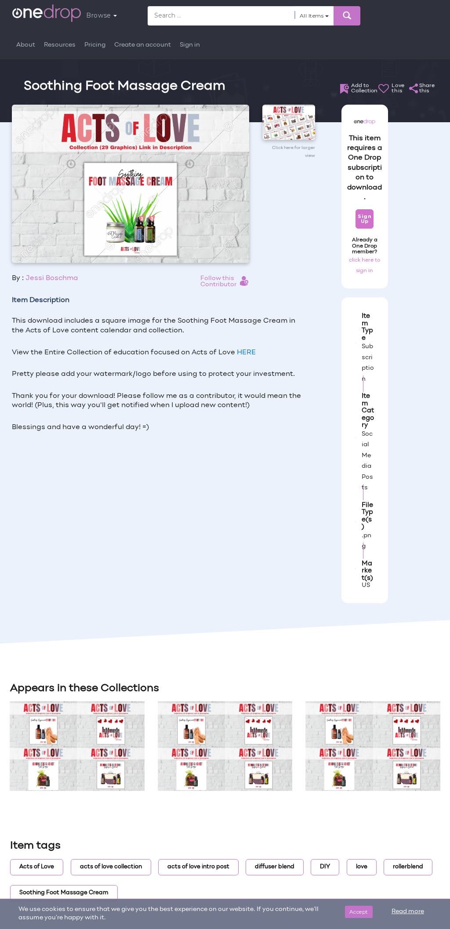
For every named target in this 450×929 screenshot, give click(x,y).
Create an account (142, 45)
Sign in (190, 45)
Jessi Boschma (51, 278)
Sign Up (364, 218)
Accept (358, 911)
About (25, 45)
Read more (408, 911)
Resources (60, 45)
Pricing (94, 45)
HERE (246, 352)
